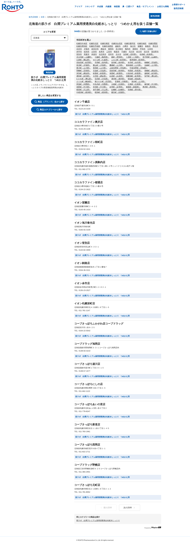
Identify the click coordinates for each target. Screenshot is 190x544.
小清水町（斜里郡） (134, 73)
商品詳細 (49, 72)
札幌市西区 (153, 43)
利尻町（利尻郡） (135, 71)
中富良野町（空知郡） (139, 68)
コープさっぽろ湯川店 (87, 363)
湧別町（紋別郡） (83, 76)
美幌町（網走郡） (151, 71)
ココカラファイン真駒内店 (89, 162)
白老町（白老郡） (116, 76)
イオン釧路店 (82, 263)
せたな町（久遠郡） (101, 60)
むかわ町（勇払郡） (84, 79)
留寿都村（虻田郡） (138, 60)
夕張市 (86, 49)
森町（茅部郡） (117, 57)
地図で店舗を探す (149, 31)
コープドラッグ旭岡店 (87, 343)
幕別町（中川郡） (151, 84)
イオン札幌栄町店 (84, 303)
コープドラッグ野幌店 (87, 464)
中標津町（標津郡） (84, 92)
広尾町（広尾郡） (135, 84)
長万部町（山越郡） (151, 57)
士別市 (94, 52)
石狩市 (111, 54)
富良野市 (155, 52)
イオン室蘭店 (82, 202)
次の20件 (127, 508)
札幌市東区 (104, 43)
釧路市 (148, 46)
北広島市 (102, 54)
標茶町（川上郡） (83, 90)
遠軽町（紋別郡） (151, 73)
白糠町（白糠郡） (118, 90)
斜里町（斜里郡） (100, 73)
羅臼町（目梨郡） (118, 92)
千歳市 (124, 52)
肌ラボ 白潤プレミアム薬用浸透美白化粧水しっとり (98, 520)
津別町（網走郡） (83, 73)
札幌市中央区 (81, 43)
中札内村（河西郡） (101, 84)
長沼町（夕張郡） (83, 65)
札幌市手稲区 (94, 46)
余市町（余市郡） (135, 62)
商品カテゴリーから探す (51, 109)
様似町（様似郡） (135, 79)
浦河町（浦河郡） (118, 79)
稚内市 (127, 49)
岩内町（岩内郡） (118, 62)
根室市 (116, 52)
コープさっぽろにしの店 (88, 384)
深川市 (146, 52)
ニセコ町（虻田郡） (119, 60)
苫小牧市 (119, 49)
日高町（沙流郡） (102, 79)
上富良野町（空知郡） (118, 68)
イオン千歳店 (82, 101)
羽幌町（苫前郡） (83, 71)
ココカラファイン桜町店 (88, 142)
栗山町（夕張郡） (100, 65)
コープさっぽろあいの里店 (89, 404)
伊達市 (94, 54)
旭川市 (133, 46)
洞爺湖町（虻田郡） (134, 76)
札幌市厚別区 (81, 46)
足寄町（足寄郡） (116, 87)
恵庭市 (86, 54)
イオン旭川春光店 (84, 222)
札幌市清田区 (107, 46)
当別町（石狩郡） (130, 54)
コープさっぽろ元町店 (87, 484)
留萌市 (111, 49)
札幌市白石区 (117, 43)
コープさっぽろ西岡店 (87, 444)
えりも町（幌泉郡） (84, 81)
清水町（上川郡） (138, 81)
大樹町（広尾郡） (118, 84)
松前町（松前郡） (147, 54)
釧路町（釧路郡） (133, 87)
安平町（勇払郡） (151, 76)
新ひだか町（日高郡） (104, 81)
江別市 (150, 49)
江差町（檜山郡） (83, 60)
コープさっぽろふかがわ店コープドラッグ (98, 323)
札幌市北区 (93, 43)
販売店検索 (33, 17)
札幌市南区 (141, 43)
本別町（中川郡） (100, 87)
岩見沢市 (95, 49)
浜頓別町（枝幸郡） (117, 71)
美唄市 (135, 49)
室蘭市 (140, 46)
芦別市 (142, 49)
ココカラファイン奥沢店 (88, 121)
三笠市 (109, 52)
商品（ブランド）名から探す (51, 102)
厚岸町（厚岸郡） (150, 87)
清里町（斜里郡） (116, 73)
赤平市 (79, 52)
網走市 (103, 49)
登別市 (79, 54)
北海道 (36, 38)
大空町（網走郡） (100, 76)
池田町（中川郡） (83, 87)
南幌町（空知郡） (151, 62)
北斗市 (118, 54)
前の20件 (108, 508)
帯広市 (155, 46)
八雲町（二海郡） (133, 57)
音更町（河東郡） (122, 81)
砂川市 (139, 52)
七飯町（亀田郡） (102, 57)
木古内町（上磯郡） (84, 57)
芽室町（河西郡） (83, 84)
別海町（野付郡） (135, 90)
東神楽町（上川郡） (134, 65)
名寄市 (101, 52)
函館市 (118, 46)
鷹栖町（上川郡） (116, 65)
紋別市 (86, 52)
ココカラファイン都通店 (88, 182)
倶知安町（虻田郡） (84, 62)
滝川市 (131, 52)
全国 (42, 17)
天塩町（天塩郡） (100, 71)
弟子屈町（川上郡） (101, 90)
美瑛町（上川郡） (100, 68)
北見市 (79, 49)
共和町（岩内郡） (102, 62)
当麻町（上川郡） (151, 65)
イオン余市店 (82, 283)
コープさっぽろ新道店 (87, 424)
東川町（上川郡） (83, 68)
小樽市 (125, 46)
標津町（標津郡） (102, 92)
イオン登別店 (82, 242)
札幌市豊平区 (129, 43)
